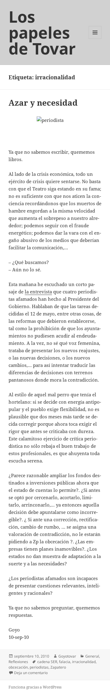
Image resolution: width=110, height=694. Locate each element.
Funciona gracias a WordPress (35, 687)
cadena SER (47, 661)
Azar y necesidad (43, 102)
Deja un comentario (31, 672)
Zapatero (58, 667)
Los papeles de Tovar (42, 32)
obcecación (18, 667)
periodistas (39, 667)
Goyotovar (67, 656)
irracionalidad (84, 661)
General (92, 656)
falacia (64, 661)
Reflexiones (18, 661)
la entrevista (38, 292)
